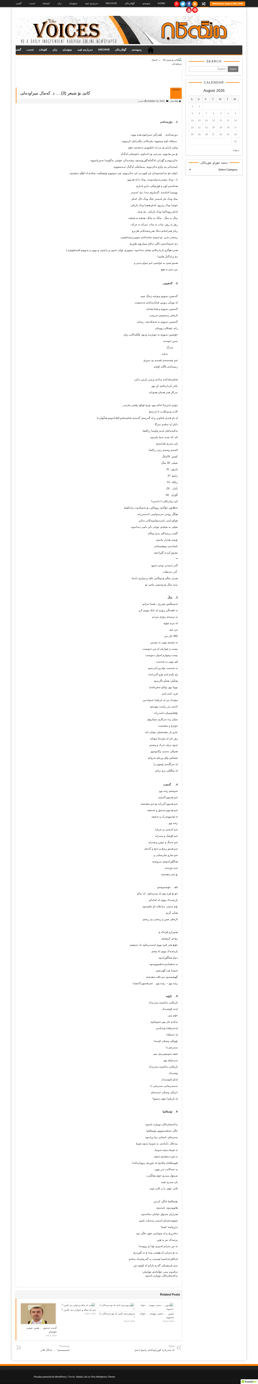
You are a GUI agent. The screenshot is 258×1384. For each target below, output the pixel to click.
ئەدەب (32, 3)
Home (161, 3)
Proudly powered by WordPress (50, 1377)
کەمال (173, 101)
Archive (111, 3)
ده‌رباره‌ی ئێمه (91, 3)
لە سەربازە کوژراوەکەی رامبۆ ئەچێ (154, 1349)
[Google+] (177, 3)
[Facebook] (189, 3)
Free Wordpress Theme (103, 1377)
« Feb (236, 150)
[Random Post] (204, 4)
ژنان (59, 3)
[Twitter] (183, 3)
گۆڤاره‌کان (130, 3)
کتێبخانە (46, 3)
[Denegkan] (129, 43)
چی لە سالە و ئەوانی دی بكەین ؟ (79, 1309)
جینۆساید (73, 3)
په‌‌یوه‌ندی (146, 3)
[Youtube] (189, 9)
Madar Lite (81, 1377)
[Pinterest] (195, 9)
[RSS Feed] (195, 3)
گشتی (19, 3)
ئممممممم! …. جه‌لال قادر (55, 1349)
